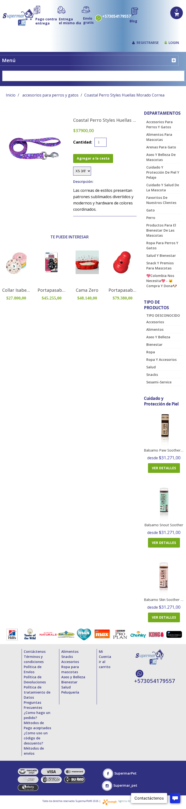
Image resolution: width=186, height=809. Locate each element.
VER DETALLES (164, 468)
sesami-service (158, 382)
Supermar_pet (125, 785)
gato (150, 210)
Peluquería (70, 692)
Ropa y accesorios (161, 359)
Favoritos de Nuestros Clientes (161, 200)
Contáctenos (35, 651)
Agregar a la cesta (93, 158)
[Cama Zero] (87, 262)
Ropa (150, 352)
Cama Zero (87, 290)
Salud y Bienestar (161, 255)
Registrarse (148, 42)
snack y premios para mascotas (160, 265)
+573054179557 (116, 16)
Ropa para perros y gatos (162, 245)
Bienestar (154, 344)
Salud (151, 367)
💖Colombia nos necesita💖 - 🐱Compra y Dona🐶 (161, 280)
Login (174, 42)
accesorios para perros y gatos (50, 95)
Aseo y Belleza (158, 337)
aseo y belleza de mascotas (161, 157)
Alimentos (154, 329)
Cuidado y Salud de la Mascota (162, 187)
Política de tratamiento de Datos (37, 692)
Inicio (11, 95)
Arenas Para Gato (161, 147)
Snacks (152, 374)
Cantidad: (82, 142)
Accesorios (155, 322)
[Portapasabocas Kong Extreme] (52, 262)
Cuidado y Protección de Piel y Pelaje (162, 172)
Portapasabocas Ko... (59, 290)
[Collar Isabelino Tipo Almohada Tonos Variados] (16, 262)
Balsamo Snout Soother (163, 524)
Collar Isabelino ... (20, 290)
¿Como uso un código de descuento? (36, 738)
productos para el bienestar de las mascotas (161, 230)
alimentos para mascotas (159, 137)
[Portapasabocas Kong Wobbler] (122, 262)
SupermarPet (125, 773)
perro (150, 217)
